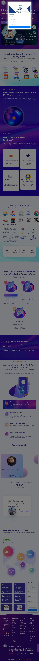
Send (19, 26)
